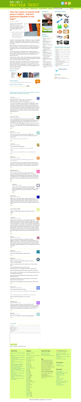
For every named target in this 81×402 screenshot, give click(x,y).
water (27, 388)
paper (49, 369)
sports (27, 383)
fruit (50, 365)
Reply (11, 113)
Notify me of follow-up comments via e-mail (18, 346)
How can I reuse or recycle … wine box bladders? (48, 39)
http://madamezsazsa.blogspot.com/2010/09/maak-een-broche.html (22, 102)
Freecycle (58, 376)
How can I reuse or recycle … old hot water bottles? (48, 45)
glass (46, 366)
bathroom (28, 364)
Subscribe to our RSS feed (60, 77)
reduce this (28, 392)
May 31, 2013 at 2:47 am (14, 314)
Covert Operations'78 (14, 208)
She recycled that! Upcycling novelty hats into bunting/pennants (18, 369)
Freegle (57, 377)
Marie (44, 55)
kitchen (27, 376)
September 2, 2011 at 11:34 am (16, 259)
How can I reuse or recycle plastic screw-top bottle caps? (47, 62)
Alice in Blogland (59, 371)
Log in (56, 76)
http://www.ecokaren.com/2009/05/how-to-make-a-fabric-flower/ (21, 148)
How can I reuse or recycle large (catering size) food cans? (17, 367)
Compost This (58, 364)
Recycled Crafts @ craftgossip (62, 381)
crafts (50, 364)
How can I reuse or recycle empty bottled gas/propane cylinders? (17, 364)
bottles (50, 360)
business (27, 365)
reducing (46, 373)
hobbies (27, 374)
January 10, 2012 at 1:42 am (15, 302)
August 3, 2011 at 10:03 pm (15, 157)
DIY (52, 364)
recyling (42, 373)
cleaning (51, 361)
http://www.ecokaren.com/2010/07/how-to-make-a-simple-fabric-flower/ (23, 151)
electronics (43, 365)
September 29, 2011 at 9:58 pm (16, 287)
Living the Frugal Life (60, 378)
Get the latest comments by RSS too (62, 78)
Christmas (28, 366)
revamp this (28, 394)
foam (46, 365)
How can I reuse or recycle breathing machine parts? (47, 56)
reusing (44, 375)
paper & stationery (29, 381)
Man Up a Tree (59, 379)
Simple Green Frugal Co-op (61, 382)
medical (27, 378)
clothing (50, 363)
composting (46, 364)
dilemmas (28, 358)
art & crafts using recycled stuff (15, 82)
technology (28, 384)
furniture (53, 365)
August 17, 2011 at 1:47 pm (15, 209)
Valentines (28, 386)
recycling (49, 371)
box (51, 360)
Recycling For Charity (45, 354)
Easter (27, 369)
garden (27, 371)
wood (44, 377)
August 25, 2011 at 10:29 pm (15, 251)
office (27, 379)
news (27, 390)
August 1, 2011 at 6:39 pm (15, 117)
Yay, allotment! (59, 357)
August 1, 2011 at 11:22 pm (15, 132)
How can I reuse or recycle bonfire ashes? (48, 59)
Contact (50, 8)
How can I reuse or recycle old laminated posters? (47, 48)
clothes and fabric (25, 82)
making (45, 368)
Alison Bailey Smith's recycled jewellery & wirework (61, 373)
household (28, 375)
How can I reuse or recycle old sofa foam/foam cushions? (47, 53)
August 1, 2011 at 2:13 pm (15, 98)
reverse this (28, 395)
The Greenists (58, 383)
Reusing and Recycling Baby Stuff (47, 355)
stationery (43, 376)
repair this (28, 393)
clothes (42, 362)
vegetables (52, 376)
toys (27, 385)
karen (11, 143)
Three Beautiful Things (60, 384)
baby (27, 362)
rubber (48, 375)
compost (42, 364)
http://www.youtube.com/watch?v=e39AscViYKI (19, 138)
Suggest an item (33, 8)
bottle (48, 360)
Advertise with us (43, 8)
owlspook (44, 61)
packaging (28, 380)
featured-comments (29, 359)
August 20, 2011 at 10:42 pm (15, 218)
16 (38, 20)
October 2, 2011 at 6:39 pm (17, 185)
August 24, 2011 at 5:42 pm (15, 237)
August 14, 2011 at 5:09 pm (15, 196)
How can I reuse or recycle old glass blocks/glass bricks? (17, 358)
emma (11, 97)
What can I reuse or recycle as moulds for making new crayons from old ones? (18, 376)
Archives (27, 8)
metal (48, 368)
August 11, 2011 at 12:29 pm (15, 171)
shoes (51, 375)
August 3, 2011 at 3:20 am (15, 144)
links (27, 389)
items (30, 82)
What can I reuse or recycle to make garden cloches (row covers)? (48, 66)
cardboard (43, 361)
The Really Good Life (62, 351)
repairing (50, 373)
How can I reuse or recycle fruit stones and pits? (47, 42)
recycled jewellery (29, 357)
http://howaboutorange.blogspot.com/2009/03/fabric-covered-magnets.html (23, 291)
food (27, 370)
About (22, 8)
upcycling (47, 376)
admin (27, 354)
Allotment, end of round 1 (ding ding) (63, 356)
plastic (43, 371)
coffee (53, 363)
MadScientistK (13, 116)
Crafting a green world (60, 374)
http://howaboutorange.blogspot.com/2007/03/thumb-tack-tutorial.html (23, 294)
